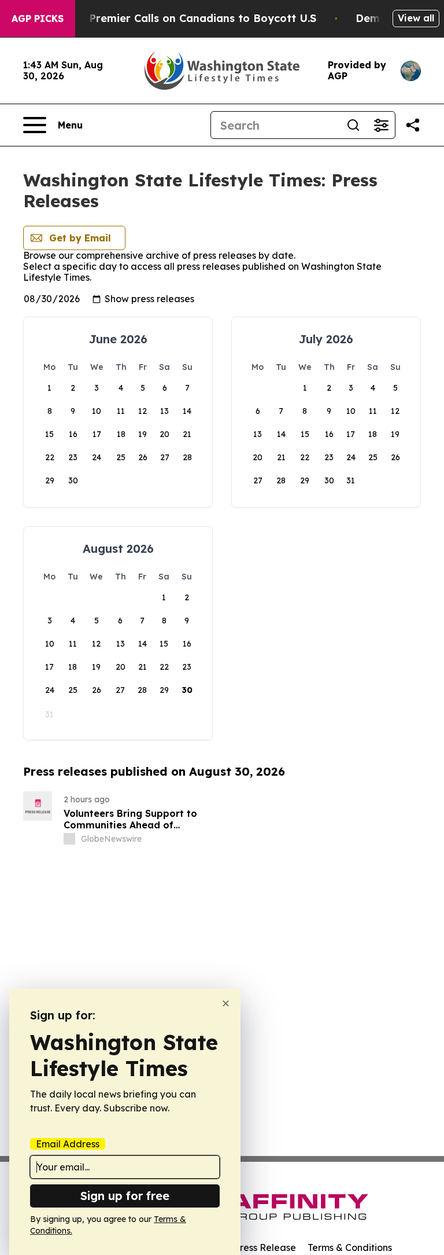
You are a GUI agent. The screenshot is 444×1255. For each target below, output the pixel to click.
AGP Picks (38, 18)
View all (416, 18)
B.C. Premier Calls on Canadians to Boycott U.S (191, 18)
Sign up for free (124, 1195)
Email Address (67, 1144)
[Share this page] (413, 125)
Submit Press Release (248, 1247)
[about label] (69, 839)
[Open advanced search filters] (381, 125)
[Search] (353, 125)
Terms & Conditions (350, 1247)
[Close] (225, 1003)
